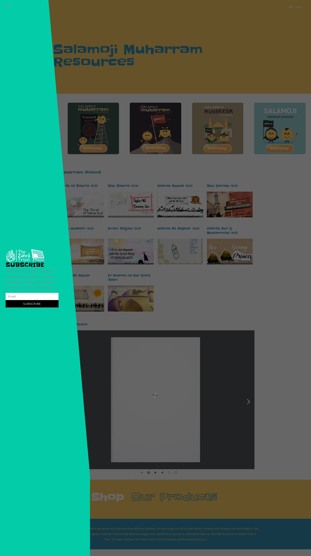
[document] (155, 278)
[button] (8, 6)
